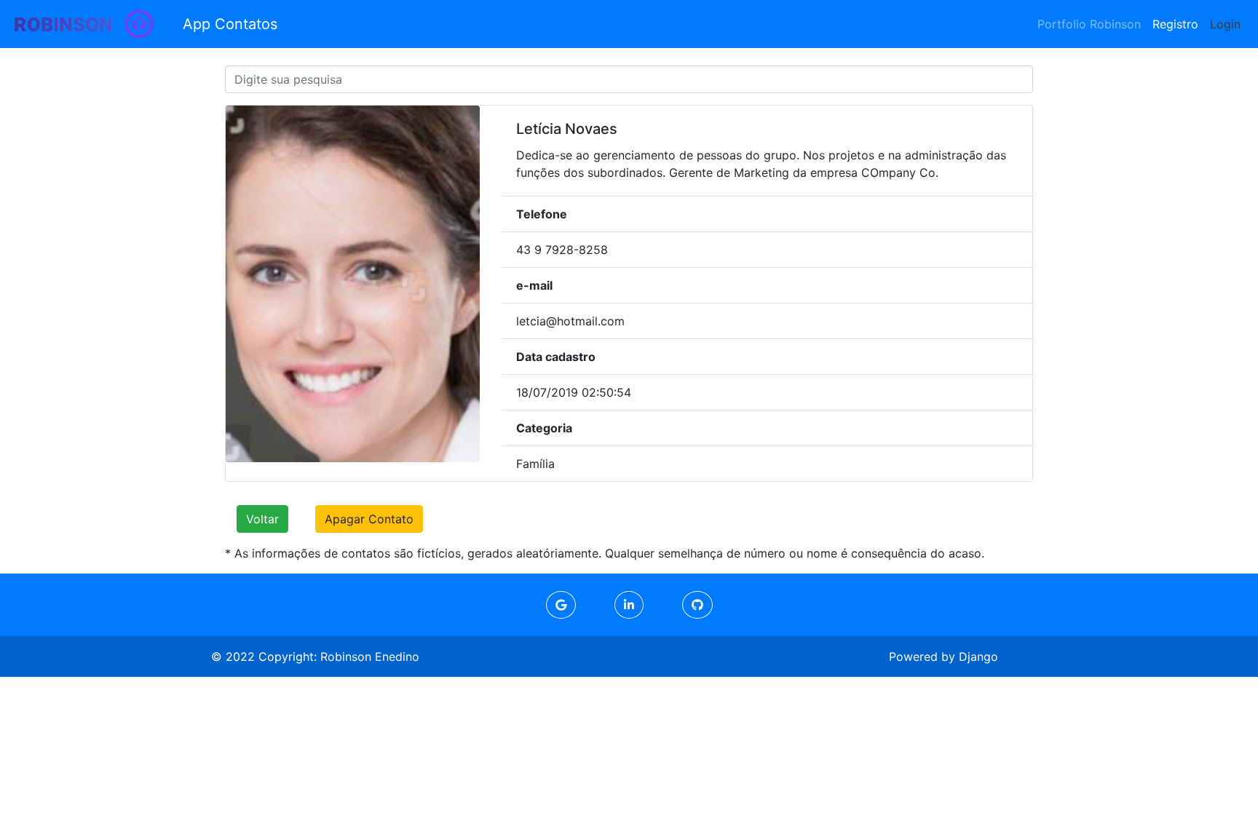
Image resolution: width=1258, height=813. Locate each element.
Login (1225, 24)
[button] (561, 605)
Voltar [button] (262, 519)
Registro (1175, 24)
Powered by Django (943, 656)
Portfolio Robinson (1089, 24)
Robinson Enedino (369, 656)
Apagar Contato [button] (369, 519)
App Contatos (230, 24)
